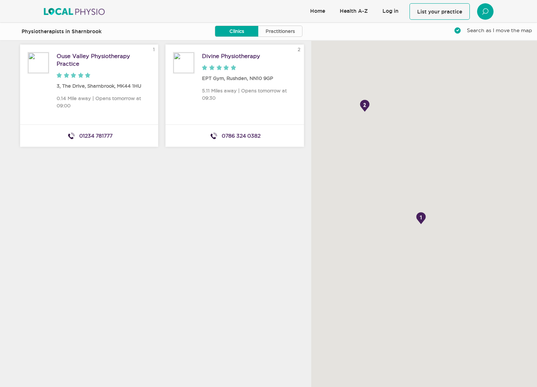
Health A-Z (354, 11)
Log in (390, 11)
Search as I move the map (499, 30)
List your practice (439, 12)
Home (317, 11)
